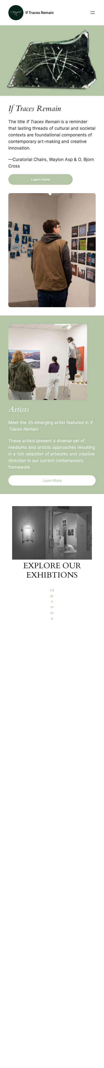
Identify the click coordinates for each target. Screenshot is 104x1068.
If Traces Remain (39, 12)
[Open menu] (93, 13)
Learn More (52, 480)
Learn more (40, 179)
